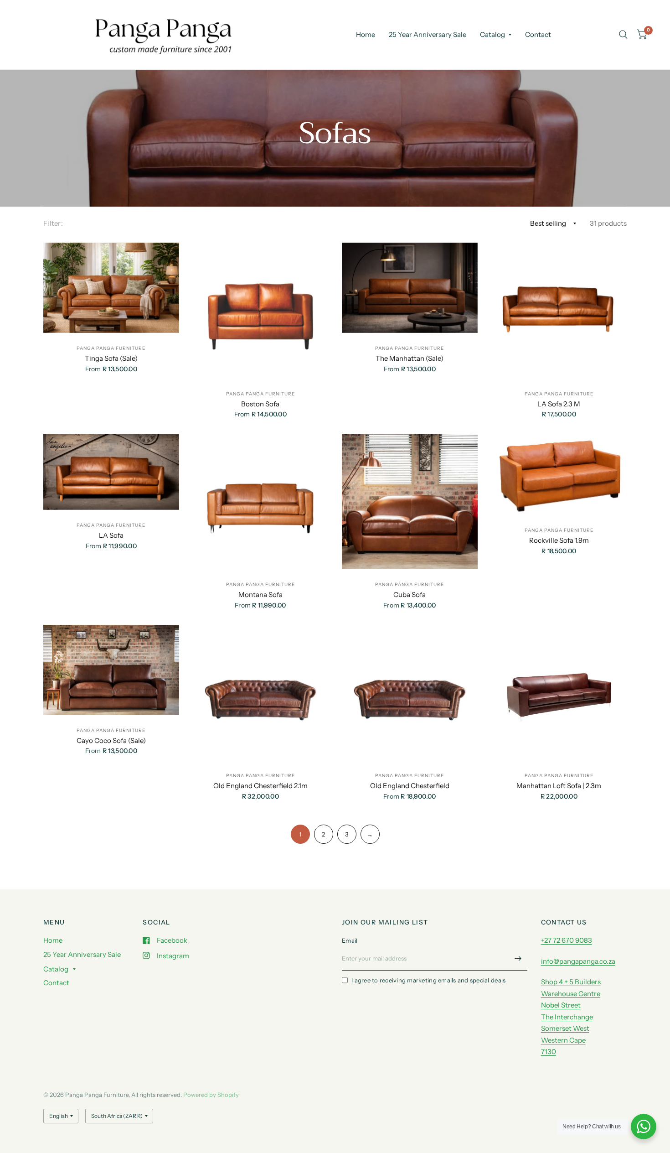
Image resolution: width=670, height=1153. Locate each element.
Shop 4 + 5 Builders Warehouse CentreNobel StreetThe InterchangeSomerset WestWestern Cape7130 (571, 1016)
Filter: (53, 223)
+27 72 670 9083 (566, 940)
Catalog (492, 34)
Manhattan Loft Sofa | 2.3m (558, 785)
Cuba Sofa (409, 594)
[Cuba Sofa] (410, 502)
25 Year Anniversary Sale (427, 34)
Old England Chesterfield (409, 785)
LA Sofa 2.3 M (558, 404)
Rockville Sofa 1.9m (559, 540)
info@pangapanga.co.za (578, 961)
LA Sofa (111, 535)
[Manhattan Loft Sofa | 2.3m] (559, 693)
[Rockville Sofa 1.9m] (559, 474)
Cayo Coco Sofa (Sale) (111, 740)
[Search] (623, 34)
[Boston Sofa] (261, 311)
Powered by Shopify (211, 1094)
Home (365, 34)
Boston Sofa (260, 404)
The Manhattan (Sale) (409, 358)
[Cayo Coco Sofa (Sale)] (111, 670)
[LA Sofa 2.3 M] (559, 311)
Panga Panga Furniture (111, 348)
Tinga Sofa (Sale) (111, 358)
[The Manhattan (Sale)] (410, 288)
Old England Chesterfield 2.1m (260, 785)
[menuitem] (365, 34)
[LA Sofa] (111, 472)
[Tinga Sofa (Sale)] (111, 288)
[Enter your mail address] (518, 959)
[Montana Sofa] (261, 502)
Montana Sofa (260, 594)
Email (349, 940)
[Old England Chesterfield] (410, 693)
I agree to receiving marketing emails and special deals (428, 980)
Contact (538, 34)
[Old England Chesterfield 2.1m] (261, 693)
